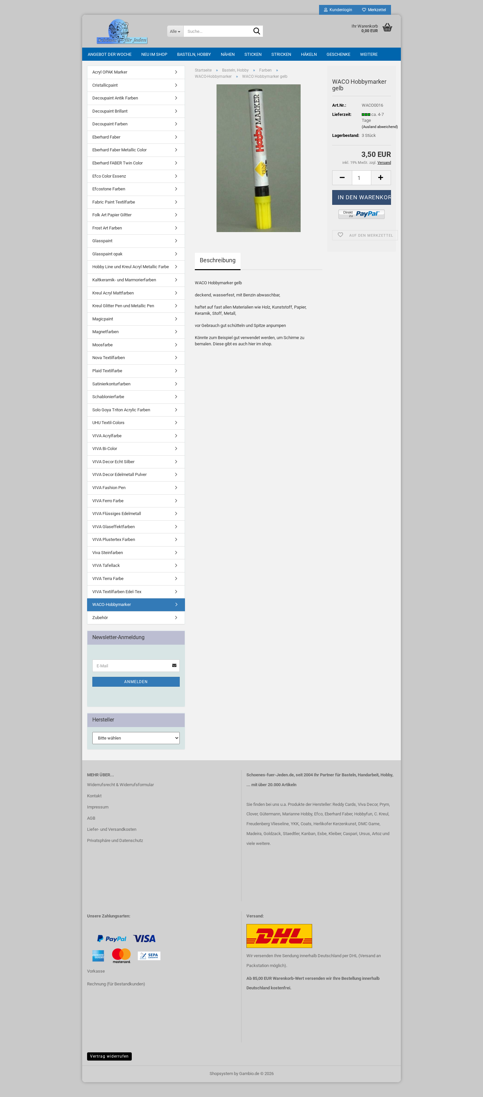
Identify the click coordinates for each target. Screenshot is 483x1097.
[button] (342, 177)
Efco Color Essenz (109, 176)
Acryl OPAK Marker (109, 72)
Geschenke (338, 54)
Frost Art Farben (107, 228)
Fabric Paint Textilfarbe (113, 202)
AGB (91, 818)
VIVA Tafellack (106, 565)
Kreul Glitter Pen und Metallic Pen (123, 305)
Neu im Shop (154, 54)
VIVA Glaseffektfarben (113, 526)
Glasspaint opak (107, 253)
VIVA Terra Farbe (108, 578)
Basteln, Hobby (194, 54)
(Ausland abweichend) (380, 127)
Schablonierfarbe (108, 396)
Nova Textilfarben (108, 357)
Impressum (97, 807)
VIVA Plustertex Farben (113, 539)
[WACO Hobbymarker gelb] (259, 158)
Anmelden (136, 681)
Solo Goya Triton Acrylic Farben (121, 409)
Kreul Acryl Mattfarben (113, 292)
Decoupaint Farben (109, 123)
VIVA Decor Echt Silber (113, 461)
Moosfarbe (102, 344)
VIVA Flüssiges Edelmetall (116, 513)
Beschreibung (218, 260)
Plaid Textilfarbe (107, 370)
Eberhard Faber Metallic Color (119, 149)
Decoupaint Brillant (109, 111)
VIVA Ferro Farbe (108, 500)
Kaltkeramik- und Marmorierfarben (124, 279)
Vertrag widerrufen (109, 1056)
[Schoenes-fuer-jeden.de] (122, 31)
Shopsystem (221, 1073)
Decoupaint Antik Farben (115, 98)
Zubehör (100, 617)
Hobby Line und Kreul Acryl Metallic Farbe (130, 266)
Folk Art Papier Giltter (111, 214)
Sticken (253, 54)
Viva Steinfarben (107, 552)
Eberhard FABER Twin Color (117, 163)
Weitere (369, 54)
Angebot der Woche (109, 54)
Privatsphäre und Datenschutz (115, 840)
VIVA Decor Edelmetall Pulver (119, 474)
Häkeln (309, 54)
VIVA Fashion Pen (109, 487)
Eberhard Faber (106, 137)
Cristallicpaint (105, 85)
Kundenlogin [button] (340, 10)
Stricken (281, 54)
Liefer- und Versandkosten (111, 829)
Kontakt (94, 795)
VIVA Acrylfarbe (107, 435)
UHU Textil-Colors (108, 422)
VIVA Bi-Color (104, 448)
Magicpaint (102, 318)
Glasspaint (102, 240)
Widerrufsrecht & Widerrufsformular (120, 784)
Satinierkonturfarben (111, 383)
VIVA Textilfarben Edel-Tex (116, 591)
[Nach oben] (18, 1087)
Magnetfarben (105, 331)
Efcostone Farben (108, 188)
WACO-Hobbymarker (111, 604)
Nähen (228, 54)
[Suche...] (257, 31)
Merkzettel (376, 10)
